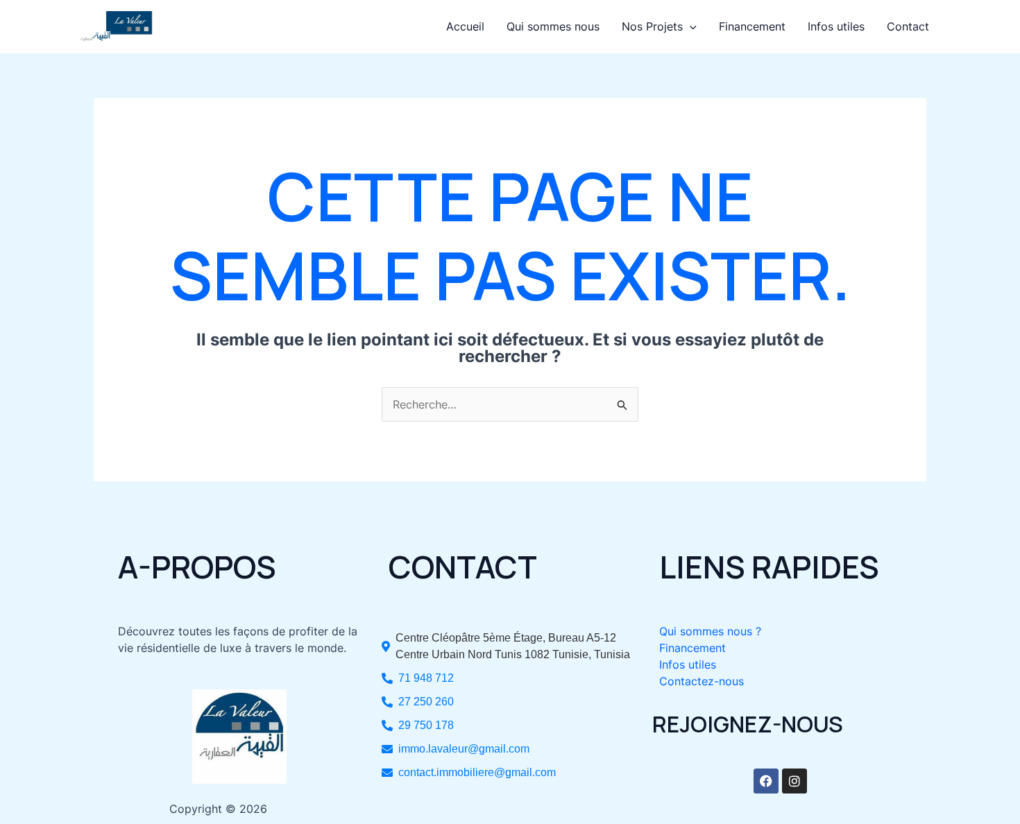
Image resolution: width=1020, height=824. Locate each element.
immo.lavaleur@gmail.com (463, 749)
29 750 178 (426, 725)
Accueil (465, 26)
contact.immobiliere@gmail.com (477, 772)
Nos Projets (652, 26)
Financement (752, 26)
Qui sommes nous (553, 26)
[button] (690, 26)
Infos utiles (836, 26)
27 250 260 (426, 701)
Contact (908, 26)
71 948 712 (426, 678)
